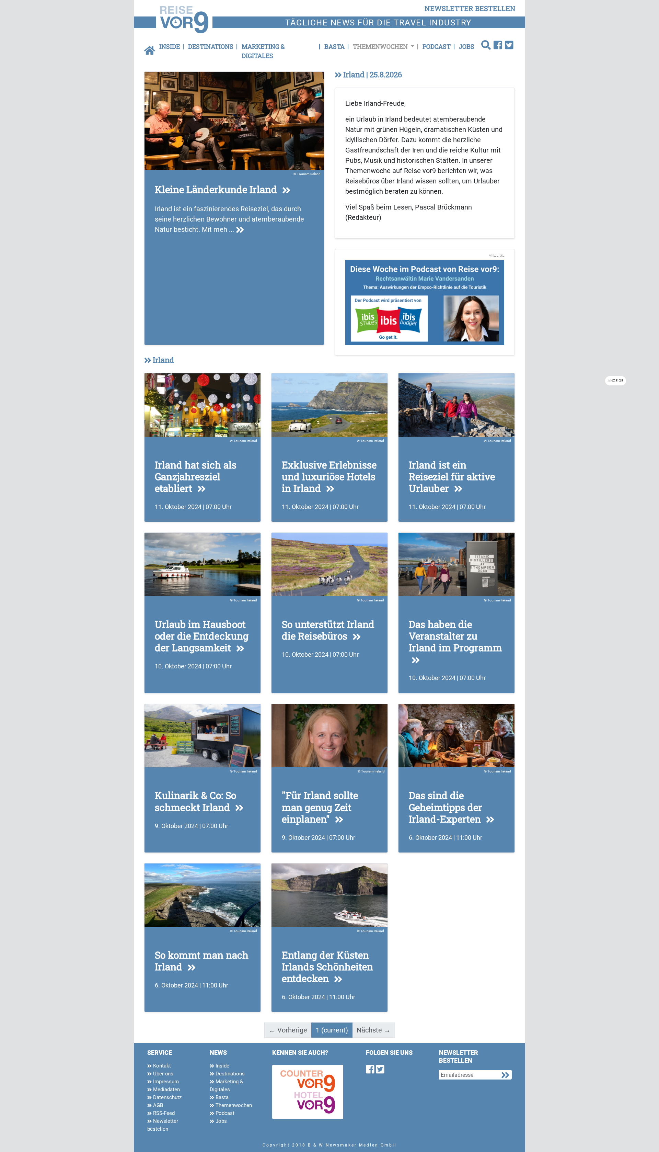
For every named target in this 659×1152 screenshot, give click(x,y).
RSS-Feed (163, 1113)
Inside (169, 46)
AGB (157, 1105)
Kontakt (161, 1066)
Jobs (466, 46)
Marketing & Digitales (263, 51)
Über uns (162, 1074)
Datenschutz (167, 1097)
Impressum (165, 1081)
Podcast (437, 46)
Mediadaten (166, 1089)
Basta (334, 46)
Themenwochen (233, 1105)
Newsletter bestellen (162, 1125)
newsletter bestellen (470, 8)
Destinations (210, 46)
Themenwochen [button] (381, 46)
